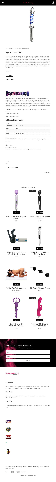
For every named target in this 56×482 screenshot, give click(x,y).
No (30, 244)
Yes (25, 244)
